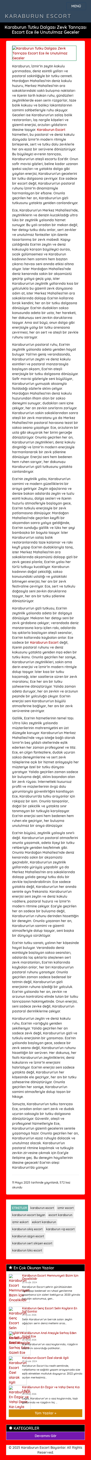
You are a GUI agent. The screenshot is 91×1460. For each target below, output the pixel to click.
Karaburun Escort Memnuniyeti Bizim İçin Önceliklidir (50, 1277)
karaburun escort (42, 1208)
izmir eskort (20, 1222)
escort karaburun (60, 1215)
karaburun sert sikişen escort (32, 1243)
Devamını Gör (46, 1436)
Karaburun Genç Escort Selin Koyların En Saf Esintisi (49, 1309)
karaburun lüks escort (27, 1250)
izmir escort (66, 1208)
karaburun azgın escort (28, 1236)
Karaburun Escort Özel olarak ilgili (45, 1358)
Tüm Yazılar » (45, 1413)
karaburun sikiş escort (27, 1229)
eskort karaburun (44, 1222)
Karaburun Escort (38, 16)
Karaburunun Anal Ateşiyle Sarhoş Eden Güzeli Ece (49, 1334)
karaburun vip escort (60, 1229)
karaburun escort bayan (28, 1215)
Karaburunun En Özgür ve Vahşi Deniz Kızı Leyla (51, 1388)
